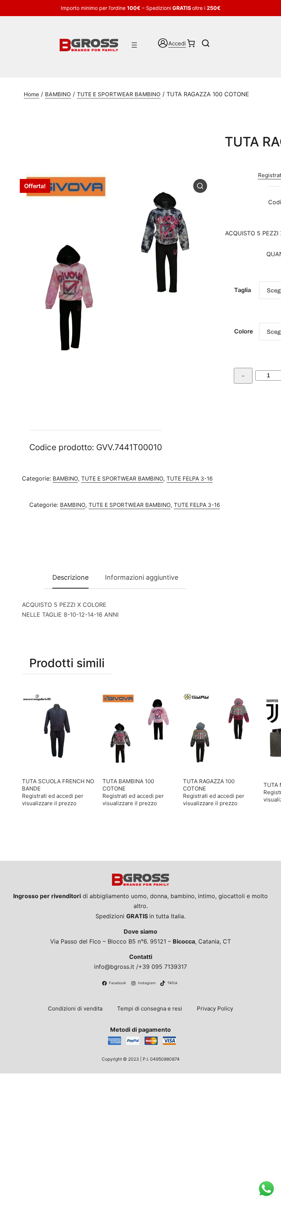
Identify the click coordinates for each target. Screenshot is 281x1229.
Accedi (177, 43)
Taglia (242, 290)
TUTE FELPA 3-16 (189, 478)
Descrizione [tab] (70, 577)
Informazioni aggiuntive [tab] (141, 577)
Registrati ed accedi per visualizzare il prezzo (52, 799)
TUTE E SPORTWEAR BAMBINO (119, 94)
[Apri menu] (134, 45)
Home (31, 94)
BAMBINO (58, 94)
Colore (243, 331)
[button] (200, 186)
